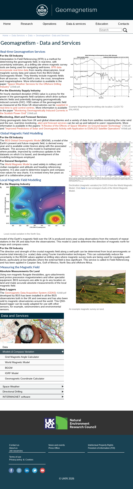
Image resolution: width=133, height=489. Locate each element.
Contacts (123, 23)
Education (102, 23)
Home (7, 23)
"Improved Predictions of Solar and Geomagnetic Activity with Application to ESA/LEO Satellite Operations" (63, 128)
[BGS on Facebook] (11, 471)
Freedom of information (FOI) (101, 448)
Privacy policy (15, 459)
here (83, 188)
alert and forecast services (52, 123)
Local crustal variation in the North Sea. (22, 234)
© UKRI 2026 (66, 478)
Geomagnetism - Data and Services (52, 36)
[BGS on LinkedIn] (26, 471)
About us (13, 448)
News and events (56, 445)
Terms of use (15, 457)
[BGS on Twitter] (34, 471)
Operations (49, 23)
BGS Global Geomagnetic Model (23, 140)
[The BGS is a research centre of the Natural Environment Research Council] (70, 422)
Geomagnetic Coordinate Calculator (24, 378)
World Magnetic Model (17, 164)
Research (27, 23)
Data (30, 36)
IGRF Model (11, 373)
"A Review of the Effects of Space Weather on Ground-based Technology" (81, 125)
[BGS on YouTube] (42, 471)
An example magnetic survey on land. (86, 309)
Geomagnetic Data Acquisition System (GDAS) (30, 292)
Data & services (76, 23)
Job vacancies (16, 451)
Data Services (18, 36)
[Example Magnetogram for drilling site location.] (101, 78)
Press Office (54, 448)
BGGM (8, 367)
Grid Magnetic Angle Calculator (22, 356)
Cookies (29, 459)
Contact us (14, 445)
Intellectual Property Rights (100, 445)
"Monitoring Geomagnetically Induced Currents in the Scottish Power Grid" (34, 112)
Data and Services (15, 316)
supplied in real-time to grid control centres (34, 106)
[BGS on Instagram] (19, 471)
